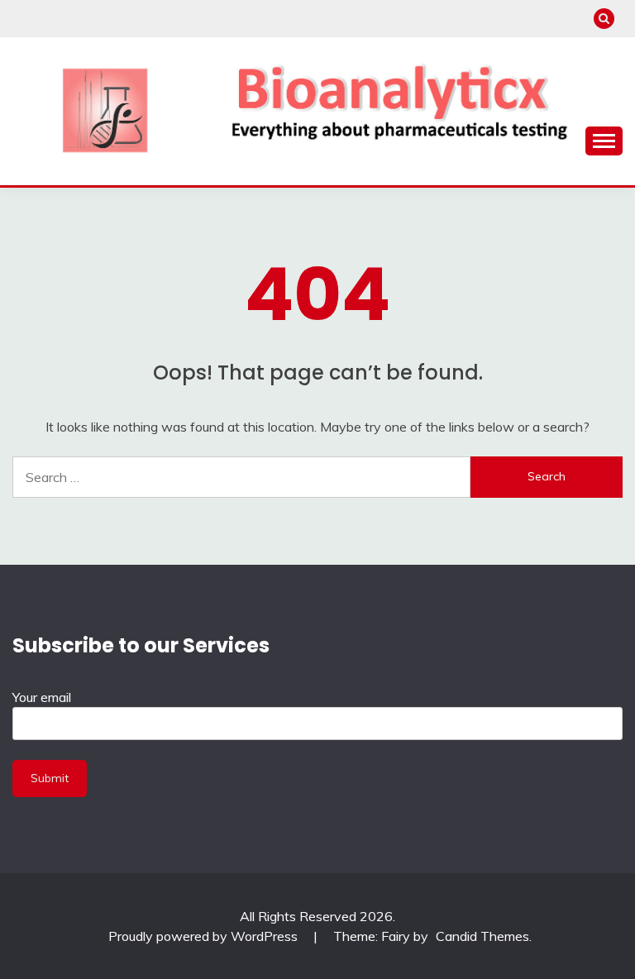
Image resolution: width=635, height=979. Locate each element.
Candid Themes (482, 936)
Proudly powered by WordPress (204, 936)
